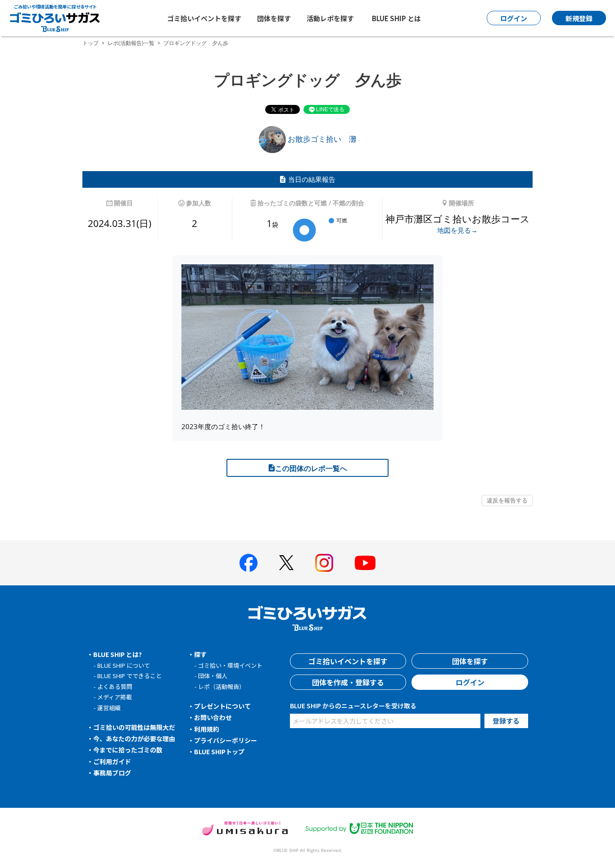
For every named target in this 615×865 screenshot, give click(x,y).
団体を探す (274, 18)
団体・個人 (212, 675)
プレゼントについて (222, 706)
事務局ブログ (112, 772)
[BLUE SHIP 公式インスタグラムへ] (324, 563)
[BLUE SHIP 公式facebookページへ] (249, 563)
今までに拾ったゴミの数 (128, 749)
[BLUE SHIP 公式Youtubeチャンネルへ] (365, 563)
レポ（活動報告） (221, 686)
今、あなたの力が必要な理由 (134, 738)
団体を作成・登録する (348, 682)
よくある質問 (114, 686)
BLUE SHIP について (123, 665)
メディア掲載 (114, 697)
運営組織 (109, 707)
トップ (90, 43)
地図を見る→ (457, 230)
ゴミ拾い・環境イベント (230, 665)
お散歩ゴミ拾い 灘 (321, 139)
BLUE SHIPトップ (219, 751)
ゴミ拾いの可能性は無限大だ (134, 727)
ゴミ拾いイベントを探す (204, 18)
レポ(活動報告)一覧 (131, 43)
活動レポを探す (330, 18)
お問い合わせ (213, 717)
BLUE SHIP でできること (129, 675)
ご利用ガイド (112, 761)
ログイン (470, 682)
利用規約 (206, 729)
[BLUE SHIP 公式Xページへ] (286, 562)
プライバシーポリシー (225, 740)
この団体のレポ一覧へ (311, 468)
